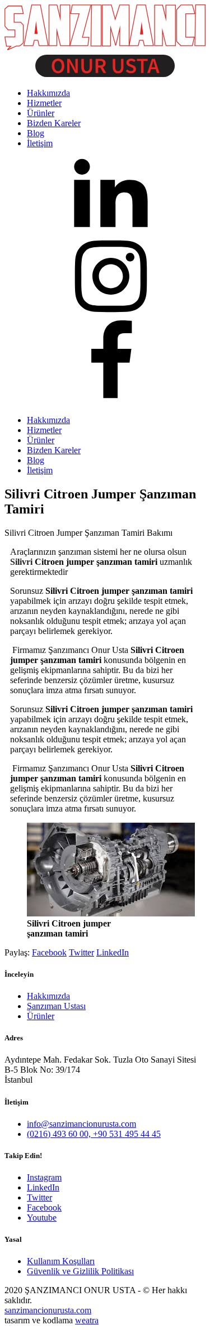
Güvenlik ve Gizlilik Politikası (80, 1271)
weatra (87, 1320)
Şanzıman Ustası (56, 1006)
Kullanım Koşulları (61, 1261)
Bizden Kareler (54, 450)
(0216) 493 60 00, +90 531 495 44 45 (94, 1134)
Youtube (42, 1217)
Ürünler (40, 440)
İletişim (40, 470)
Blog (35, 460)
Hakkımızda (48, 420)
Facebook (49, 952)
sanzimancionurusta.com (47, 1310)
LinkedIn (112, 952)
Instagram (44, 1177)
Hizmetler (44, 430)
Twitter (81, 952)
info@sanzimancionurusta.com (81, 1124)
